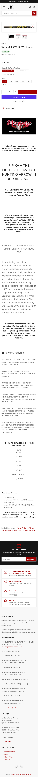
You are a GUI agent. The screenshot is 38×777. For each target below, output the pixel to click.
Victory (4, 44)
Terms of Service (9, 752)
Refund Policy (8, 757)
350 (23, 81)
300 (17, 81)
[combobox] (19, 13)
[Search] (34, 13)
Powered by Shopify (26, 774)
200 (4, 81)
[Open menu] (4, 7)
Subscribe (31, 559)
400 (29, 81)
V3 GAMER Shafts (22, 71)
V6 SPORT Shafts (8, 74)
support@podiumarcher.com (22, 575)
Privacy (6, 754)
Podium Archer (15, 774)
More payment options (19, 101)
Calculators (12, 585)
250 (10, 81)
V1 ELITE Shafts (8, 71)
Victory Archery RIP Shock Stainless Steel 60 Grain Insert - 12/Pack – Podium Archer (18, 530)
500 (4, 84)
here (15, 595)
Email (10, 575)
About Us (7, 759)
